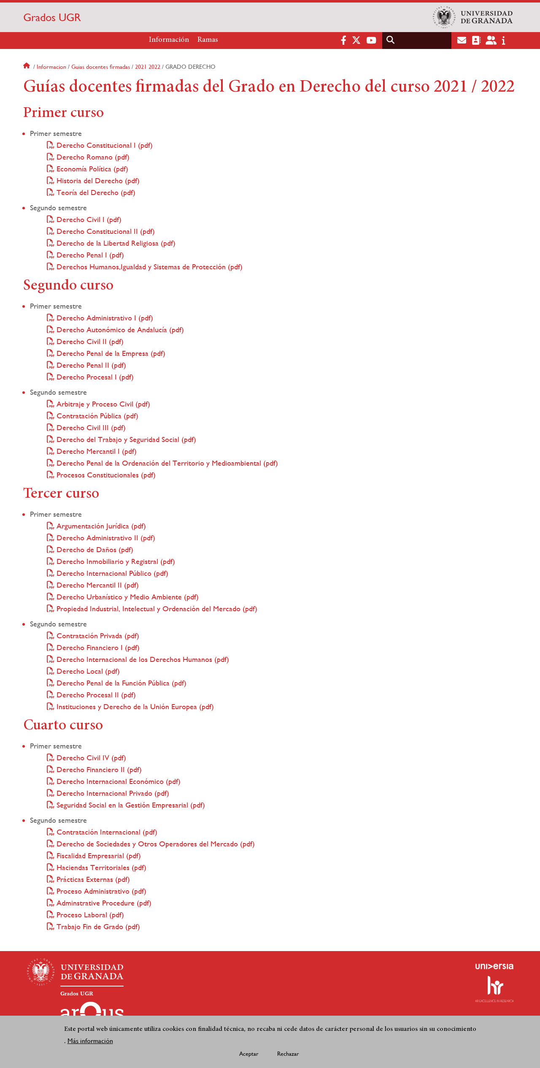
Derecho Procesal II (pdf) (95, 694)
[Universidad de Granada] (472, 17)
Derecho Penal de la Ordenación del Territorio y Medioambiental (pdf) (166, 462)
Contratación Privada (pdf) (96, 635)
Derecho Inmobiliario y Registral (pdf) (114, 561)
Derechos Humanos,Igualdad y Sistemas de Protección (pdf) (148, 266)
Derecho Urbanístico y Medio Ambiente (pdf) (126, 596)
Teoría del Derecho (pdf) (94, 192)
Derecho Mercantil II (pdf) (96, 584)
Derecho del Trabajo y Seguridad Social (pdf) (125, 439)
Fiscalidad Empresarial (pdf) (97, 855)
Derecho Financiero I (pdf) (97, 647)
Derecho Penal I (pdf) (89, 254)
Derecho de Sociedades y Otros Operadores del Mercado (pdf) (154, 843)
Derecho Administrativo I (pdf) (103, 317)
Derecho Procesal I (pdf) (94, 376)
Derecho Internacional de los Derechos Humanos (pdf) (141, 659)
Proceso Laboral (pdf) (89, 914)
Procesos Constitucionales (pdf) (105, 474)
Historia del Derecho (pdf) (97, 180)
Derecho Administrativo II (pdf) (104, 537)
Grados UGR (52, 17)
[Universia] (494, 966)
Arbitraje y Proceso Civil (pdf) (102, 403)
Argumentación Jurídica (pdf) (100, 525)
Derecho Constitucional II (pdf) (104, 231)
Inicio (27, 66)
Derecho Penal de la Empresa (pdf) (109, 353)
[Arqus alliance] (92, 1015)
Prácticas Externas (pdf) (92, 879)
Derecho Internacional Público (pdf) (111, 573)
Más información (90, 1041)
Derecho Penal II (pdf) (90, 365)
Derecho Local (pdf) (87, 671)
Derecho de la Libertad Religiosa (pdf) (115, 243)
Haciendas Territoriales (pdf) (100, 867)
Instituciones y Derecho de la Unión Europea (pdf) (134, 706)
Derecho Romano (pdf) (92, 156)
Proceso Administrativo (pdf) (100, 890)
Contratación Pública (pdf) (96, 415)
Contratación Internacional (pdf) (105, 831)
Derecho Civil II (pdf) (89, 341)
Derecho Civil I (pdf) (88, 219)
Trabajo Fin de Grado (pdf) (97, 926)
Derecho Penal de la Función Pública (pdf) (120, 682)
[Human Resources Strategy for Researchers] (494, 989)
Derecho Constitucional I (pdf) (103, 145)
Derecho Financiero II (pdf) (98, 769)
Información (169, 40)
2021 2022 (147, 66)
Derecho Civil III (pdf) (90, 427)
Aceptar (249, 1053)
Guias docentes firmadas (100, 66)
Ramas (207, 40)
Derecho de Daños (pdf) (93, 549)
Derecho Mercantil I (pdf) (95, 451)
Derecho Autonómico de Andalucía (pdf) (119, 329)
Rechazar (288, 1053)
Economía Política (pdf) (91, 168)
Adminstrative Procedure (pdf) (102, 902)
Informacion (51, 66)
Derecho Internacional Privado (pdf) (111, 793)
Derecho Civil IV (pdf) (90, 757)
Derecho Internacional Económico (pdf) (117, 781)
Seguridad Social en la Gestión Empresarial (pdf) (129, 804)
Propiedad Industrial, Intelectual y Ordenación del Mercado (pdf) (155, 608)
